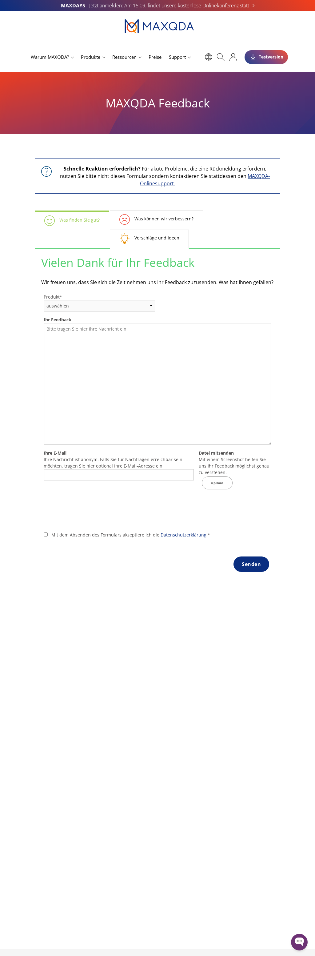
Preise (155, 57)
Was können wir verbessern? (163, 219)
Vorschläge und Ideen (156, 238)
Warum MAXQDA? (50, 57)
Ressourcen (124, 57)
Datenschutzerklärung (183, 535)
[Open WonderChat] (299, 942)
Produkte (90, 57)
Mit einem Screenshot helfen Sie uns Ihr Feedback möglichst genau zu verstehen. (234, 462)
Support (177, 57)
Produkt (53, 297)
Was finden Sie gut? (79, 220)
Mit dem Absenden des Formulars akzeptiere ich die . (130, 535)
